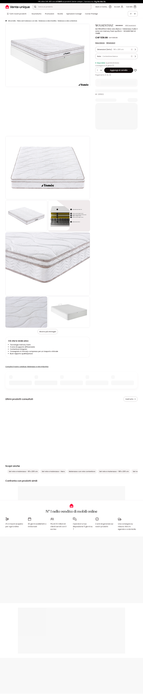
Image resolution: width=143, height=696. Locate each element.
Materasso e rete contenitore (67, 21)
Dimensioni (110, 43)
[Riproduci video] (9, 132)
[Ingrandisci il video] (86, 132)
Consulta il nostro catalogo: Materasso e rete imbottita (26, 367)
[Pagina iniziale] (6, 21)
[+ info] (110, 75)
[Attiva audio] (14, 132)
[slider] (50, 132)
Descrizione (100, 43)
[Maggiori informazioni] (113, 65)
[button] (47, 111)
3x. (108, 75)
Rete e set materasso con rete (27, 21)
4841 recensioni (130, 25)
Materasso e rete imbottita (47, 21)
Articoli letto (12, 21)
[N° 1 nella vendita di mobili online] (17, 7)
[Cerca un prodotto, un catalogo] (35, 6)
